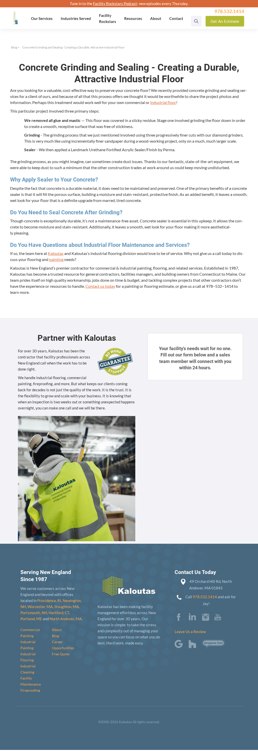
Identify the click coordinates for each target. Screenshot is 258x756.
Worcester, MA (40, 606)
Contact (176, 18)
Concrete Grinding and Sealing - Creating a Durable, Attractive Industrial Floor (73, 47)
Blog (14, 47)
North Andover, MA (66, 618)
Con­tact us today (100, 286)
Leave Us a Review (190, 631)
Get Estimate (225, 21)
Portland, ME (31, 618)
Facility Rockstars (107, 18)
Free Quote (61, 654)
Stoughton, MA (66, 606)
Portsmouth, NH (33, 612)
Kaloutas (55, 253)
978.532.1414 (205, 596)
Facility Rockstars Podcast (115, 3)
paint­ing (56, 259)
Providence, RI (49, 600)
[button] (42, 18)
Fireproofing (30, 690)
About (57, 630)
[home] (15, 14)
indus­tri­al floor (163, 102)
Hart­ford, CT (59, 612)
